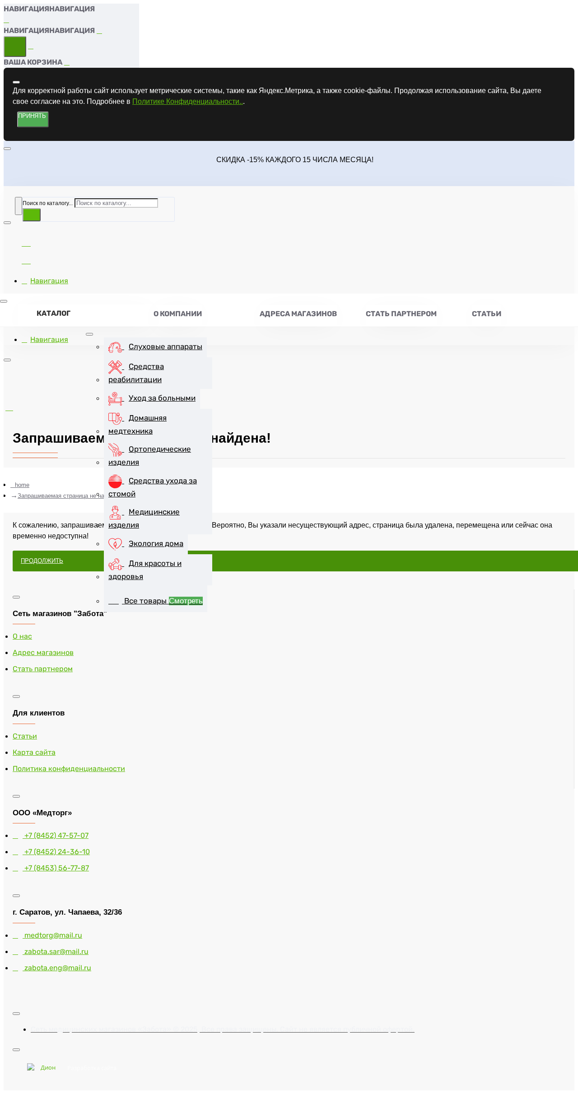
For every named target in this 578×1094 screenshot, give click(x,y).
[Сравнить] (26, 242)
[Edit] (16, 82)
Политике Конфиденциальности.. (187, 101)
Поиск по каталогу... (48, 203)
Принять (32, 115)
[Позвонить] (26, 259)
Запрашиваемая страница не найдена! (70, 495)
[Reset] (15, 46)
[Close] (7, 19)
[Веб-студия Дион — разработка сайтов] (44, 1068)
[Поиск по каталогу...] (18, 206)
